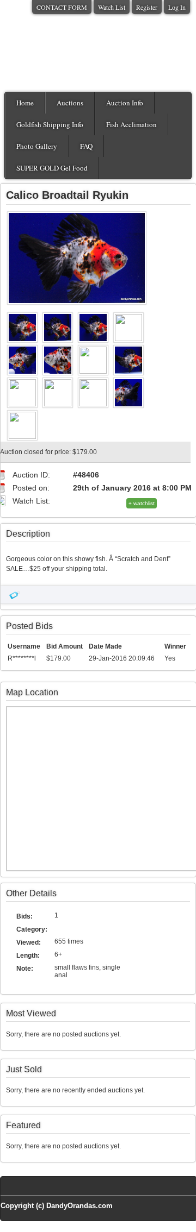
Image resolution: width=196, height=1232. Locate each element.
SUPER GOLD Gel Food (52, 168)
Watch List (111, 7)
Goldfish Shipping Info (49, 124)
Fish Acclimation (131, 124)
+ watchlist (141, 503)
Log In (177, 7)
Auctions (70, 103)
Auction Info (124, 103)
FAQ (86, 146)
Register (146, 7)
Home (25, 103)
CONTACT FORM (61, 7)
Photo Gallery (36, 146)
